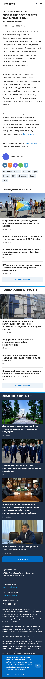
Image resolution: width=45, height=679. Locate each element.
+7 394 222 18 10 (9, 584)
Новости (26, 172)
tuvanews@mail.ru (9, 595)
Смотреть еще (22, 559)
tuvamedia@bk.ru (9, 587)
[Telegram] (26, 165)
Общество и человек (11, 172)
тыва (5, 180)
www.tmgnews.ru (33, 143)
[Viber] (15, 165)
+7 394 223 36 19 (9, 604)
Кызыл (32, 176)
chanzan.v (22, 176)
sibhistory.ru (28, 134)
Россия (6, 176)
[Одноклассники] (10, 165)
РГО (13, 176)
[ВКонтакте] (4, 165)
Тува (35, 172)
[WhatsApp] (20, 165)
